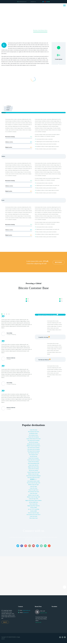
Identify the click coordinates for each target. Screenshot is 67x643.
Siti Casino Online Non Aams (34, 477)
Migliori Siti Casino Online (33, 466)
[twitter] (43, 1)
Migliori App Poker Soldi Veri (33, 505)
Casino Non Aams (33, 429)
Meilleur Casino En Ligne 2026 (33, 496)
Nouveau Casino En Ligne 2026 (33, 482)
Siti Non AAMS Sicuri (33, 502)
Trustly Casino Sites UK (33, 465)
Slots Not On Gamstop (33, 442)
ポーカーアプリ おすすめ (33, 509)
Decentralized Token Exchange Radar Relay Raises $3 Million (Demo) (41, 619)
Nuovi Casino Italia (33, 504)
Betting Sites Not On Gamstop (33, 444)
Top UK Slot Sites (33, 456)
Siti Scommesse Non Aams (33, 431)
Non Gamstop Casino (33, 454)
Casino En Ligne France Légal (33, 472)
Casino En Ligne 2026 (33, 498)
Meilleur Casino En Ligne (33, 474)
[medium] (49, 1)
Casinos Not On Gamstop (33, 436)
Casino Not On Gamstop (34, 458)
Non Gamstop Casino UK (33, 452)
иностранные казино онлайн (33, 481)
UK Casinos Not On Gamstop (33, 449)
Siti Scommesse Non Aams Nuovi (33, 514)
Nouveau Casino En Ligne (33, 512)
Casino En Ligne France (33, 489)
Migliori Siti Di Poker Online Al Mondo (33, 500)
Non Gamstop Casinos (33, 435)
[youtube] (45, 1)
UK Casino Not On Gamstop (33, 440)
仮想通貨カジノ (33, 479)
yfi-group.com (33, 1)
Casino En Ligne (33, 486)
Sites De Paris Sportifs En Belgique (33, 475)
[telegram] (47, 1)
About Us (5, 622)
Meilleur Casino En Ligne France (33, 445)
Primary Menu (64, 5)
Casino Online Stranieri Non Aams (33, 438)
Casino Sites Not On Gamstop (33, 459)
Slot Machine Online (33, 433)
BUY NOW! (58, 262)
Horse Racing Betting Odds (33, 463)
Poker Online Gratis (34, 518)
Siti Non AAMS (33, 507)
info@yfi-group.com (22, 1)
